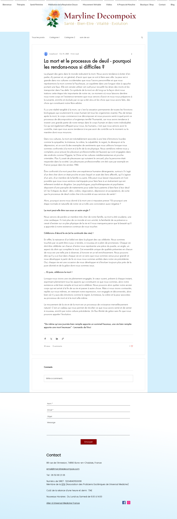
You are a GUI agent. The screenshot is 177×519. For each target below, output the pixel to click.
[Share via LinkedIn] (57, 339)
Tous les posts (38, 37)
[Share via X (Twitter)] (51, 339)
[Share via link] (63, 339)
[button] (21, 3)
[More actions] (131, 53)
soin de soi (84, 37)
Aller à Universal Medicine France (63, 503)
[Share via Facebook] (45, 339)
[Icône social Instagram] (128, 502)
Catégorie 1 (54, 37)
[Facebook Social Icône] (124, 502)
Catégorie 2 (69, 37)
